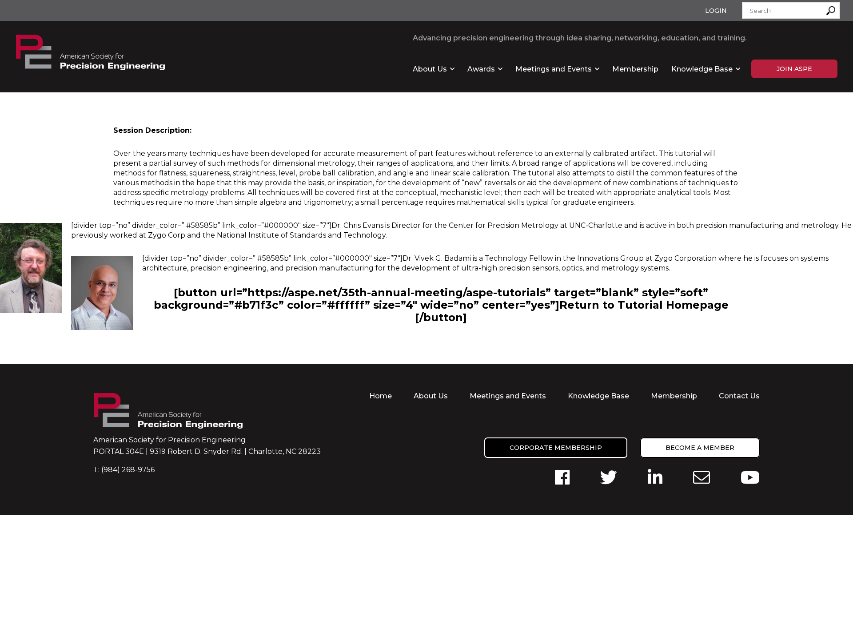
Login (716, 11)
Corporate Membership (556, 448)
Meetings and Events (553, 69)
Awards (481, 69)
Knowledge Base (702, 69)
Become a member (700, 448)
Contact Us (739, 396)
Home (380, 396)
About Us (430, 69)
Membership (635, 69)
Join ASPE (794, 69)
